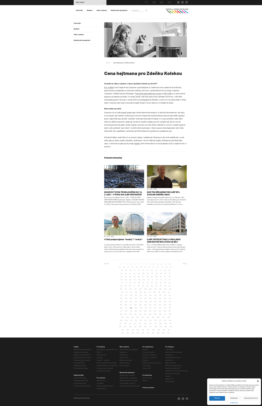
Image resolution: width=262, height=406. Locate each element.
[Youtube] (186, 2)
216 (155, 320)
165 (170, 305)
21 (145, 267)
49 (161, 273)
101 (126, 289)
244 (133, 330)
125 (136, 295)
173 (155, 308)
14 (169, 264)
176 (170, 308)
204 (148, 317)
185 (160, 311)
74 (165, 280)
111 (122, 292)
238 (155, 327)
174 (160, 308)
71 (152, 280)
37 (160, 270)
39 (169, 270)
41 (125, 273)
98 (165, 286)
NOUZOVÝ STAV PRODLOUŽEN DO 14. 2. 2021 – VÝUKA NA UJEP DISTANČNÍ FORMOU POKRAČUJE (123, 194)
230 (170, 323)
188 (121, 314)
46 (148, 273)
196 (160, 314)
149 (146, 302)
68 (139, 280)
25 (162, 267)
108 (160, 289)
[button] (258, 381)
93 (143, 286)
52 (121, 276)
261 (168, 333)
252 (123, 333)
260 (163, 333)
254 (133, 333)
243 (127, 330)
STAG (169, 2)
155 (121, 305)
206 (158, 317)
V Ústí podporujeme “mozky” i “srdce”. (123, 239)
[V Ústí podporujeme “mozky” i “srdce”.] (124, 223)
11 (157, 264)
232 (125, 327)
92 (138, 286)
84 (156, 283)
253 (128, 333)
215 (150, 320)
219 (170, 320)
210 (126, 320)
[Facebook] (178, 2)
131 (165, 295)
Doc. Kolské (109, 87)
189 (126, 314)
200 (127, 317)
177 (121, 311)
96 (156, 286)
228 (160, 323)
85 (160, 283)
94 (147, 286)
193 (145, 314)
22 (149, 267)
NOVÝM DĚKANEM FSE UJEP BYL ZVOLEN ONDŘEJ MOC (163, 193)
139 (150, 298)
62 (165, 276)
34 (147, 270)
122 (121, 295)
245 (138, 330)
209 (121, 320)
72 (156, 280)
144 (121, 302)
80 (139, 283)
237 (150, 327)
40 (121, 273)
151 (155, 302)
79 (135, 283)
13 (165, 264)
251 (169, 330)
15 (120, 267)
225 (145, 323)
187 (170, 311)
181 (141, 311)
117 (150, 292)
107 (155, 289)
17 (128, 267)
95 (152, 286)
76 (122, 283)
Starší (185, 264)
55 (134, 276)
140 (155, 298)
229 (165, 323)
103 (135, 289)
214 (146, 320)
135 (131, 298)
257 (148, 333)
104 (140, 289)
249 (158, 330)
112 (127, 292)
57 (143, 276)
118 (154, 292)
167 (126, 308)
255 (138, 333)
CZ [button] (146, 2)
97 (161, 286)
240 (165, 327)
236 (145, 327)
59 (152, 276)
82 (147, 283)
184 (155, 311)
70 (148, 280)
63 (169, 276)
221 (125, 323)
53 (125, 276)
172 (150, 308)
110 (170, 289)
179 (131, 311)
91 (134, 286)
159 (140, 305)
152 (160, 302)
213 (141, 320)
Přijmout (217, 398)
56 (139, 276)
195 (155, 314)
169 (136, 308)
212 (136, 320)
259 (158, 333)
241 (171, 327)
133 (121, 298)
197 (165, 314)
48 (156, 273)
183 (150, 311)
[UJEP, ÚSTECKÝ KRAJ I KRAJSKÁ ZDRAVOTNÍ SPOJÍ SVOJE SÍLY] (167, 223)
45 (143, 273)
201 (133, 317)
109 (165, 289)
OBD (154, 2)
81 (143, 283)
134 (126, 298)
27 (171, 267)
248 (153, 330)
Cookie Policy (234, 402)
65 (126, 280)
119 (159, 292)
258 (153, 333)
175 (165, 308)
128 (150, 295)
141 (160, 298)
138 (145, 298)
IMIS (161, 2)
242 (122, 330)
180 (136, 311)
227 (155, 323)
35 (152, 270)
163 (160, 305)
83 (152, 283)
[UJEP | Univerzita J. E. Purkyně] (177, 12)
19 (136, 267)
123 (126, 295)
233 (130, 327)
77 (126, 283)
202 (137, 317)
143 (170, 298)
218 (165, 320)
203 (143, 317)
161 (150, 305)
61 (160, 276)
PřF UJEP (167, 93)
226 (150, 323)
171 (146, 308)
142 (165, 298)
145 (126, 302)
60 (156, 276)
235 (140, 327)
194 (150, 314)
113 (131, 292)
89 (125, 286)
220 (120, 323)
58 (147, 276)
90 (130, 286)
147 (136, 302)
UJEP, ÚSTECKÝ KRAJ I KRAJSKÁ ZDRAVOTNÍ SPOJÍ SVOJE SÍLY (164, 240)
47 (152, 273)
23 (153, 267)
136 (136, 298)
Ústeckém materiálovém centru (148, 93)
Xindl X (137, 143)
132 (170, 295)
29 (126, 270)
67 (135, 280)
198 (170, 314)
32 (139, 270)
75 (169, 280)
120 (164, 292)
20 (141, 267)
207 (163, 317)
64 (121, 280)
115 (140, 292)
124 (131, 295)
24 (158, 267)
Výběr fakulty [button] (80, 2)
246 (143, 330)
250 (164, 330)
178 (126, 311)
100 (121, 289)
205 (153, 317)
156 (126, 305)
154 (170, 302)
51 (169, 273)
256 (143, 333)
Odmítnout (234, 398)
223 (135, 323)
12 (161, 264)
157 (131, 305)
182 (145, 311)
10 (153, 264)
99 (170, 286)
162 (155, 305)
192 (140, 314)
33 (143, 270)
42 (130, 273)
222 (130, 323)
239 (160, 327)
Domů (108, 62)
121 (169, 292)
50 (165, 273)
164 (165, 305)
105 (145, 289)
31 (134, 270)
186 (165, 311)
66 (130, 280)
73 (161, 280)
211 (131, 320)
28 (121, 270)
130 (160, 295)
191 (135, 314)
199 (122, 317)
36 (156, 270)
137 (141, 298)
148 (141, 302)
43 (134, 273)
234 (135, 327)
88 (121, 286)
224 (140, 323)
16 (124, 267)
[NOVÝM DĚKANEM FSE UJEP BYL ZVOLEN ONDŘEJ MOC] (167, 176)
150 (151, 302)
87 (169, 283)
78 (130, 283)
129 (155, 295)
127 (146, 295)
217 (160, 320)
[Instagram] (182, 2)
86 (165, 283)
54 (130, 276)
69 (144, 280)
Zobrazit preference (251, 398)
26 (166, 267)
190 (131, 314)
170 (141, 308)
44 (139, 273)
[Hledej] (146, 10)
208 (168, 317)
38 (165, 270)
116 (145, 292)
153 (165, 302)
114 (136, 292)
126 (141, 295)
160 (145, 305)
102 (131, 289)
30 (130, 270)
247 (148, 330)
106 (150, 289)
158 (136, 305)
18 (132, 267)
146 (131, 302)
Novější (106, 264)
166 (121, 308)
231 (120, 327)
